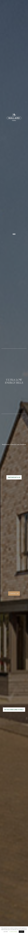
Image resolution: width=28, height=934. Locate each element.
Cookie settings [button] (13, 931)
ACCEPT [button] (21, 931)
